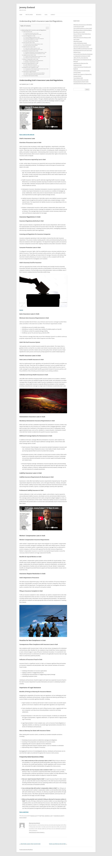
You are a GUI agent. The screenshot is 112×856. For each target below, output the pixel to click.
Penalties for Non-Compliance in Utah (30, 67)
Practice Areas (29, 14)
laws (43, 815)
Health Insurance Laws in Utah (29, 46)
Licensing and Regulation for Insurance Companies (34, 38)
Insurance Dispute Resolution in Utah (30, 63)
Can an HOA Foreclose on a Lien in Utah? (83, 28)
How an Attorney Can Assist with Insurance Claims (35, 74)
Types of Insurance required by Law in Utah (33, 34)
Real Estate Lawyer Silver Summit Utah (29, 844)
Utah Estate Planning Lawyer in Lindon (82, 83)
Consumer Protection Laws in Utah (31, 39)
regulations (47, 815)
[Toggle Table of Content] (46, 28)
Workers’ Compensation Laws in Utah (30, 59)
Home (20, 14)
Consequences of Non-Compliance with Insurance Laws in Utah (36, 68)
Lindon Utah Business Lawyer (80, 43)
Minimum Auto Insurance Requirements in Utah (34, 44)
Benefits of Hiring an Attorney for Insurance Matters (35, 73)
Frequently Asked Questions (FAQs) (31, 75)
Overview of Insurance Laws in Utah (31, 33)
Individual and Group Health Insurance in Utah (33, 49)
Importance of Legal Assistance (30, 71)
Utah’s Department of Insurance (31, 64)
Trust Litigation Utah (78, 78)
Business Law (34, 815)
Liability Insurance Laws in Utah (29, 55)
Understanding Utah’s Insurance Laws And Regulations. (33, 30)
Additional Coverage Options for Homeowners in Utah (35, 53)
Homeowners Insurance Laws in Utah (30, 50)
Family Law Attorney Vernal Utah (58, 844)
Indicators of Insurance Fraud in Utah (32, 70)
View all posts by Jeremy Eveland (37, 832)
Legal (46, 14)
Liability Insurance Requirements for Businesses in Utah (35, 56)
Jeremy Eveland (27, 7)
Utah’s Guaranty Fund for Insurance (31, 41)
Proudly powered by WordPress (26, 849)
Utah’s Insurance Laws (27, 31)
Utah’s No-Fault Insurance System (31, 45)
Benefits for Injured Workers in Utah (31, 61)
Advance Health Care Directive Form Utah (83, 48)
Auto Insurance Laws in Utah (29, 42)
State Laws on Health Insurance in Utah (32, 48)
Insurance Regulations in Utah (29, 35)
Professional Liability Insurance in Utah (32, 57)
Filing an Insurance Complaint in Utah (32, 66)
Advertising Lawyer (78, 41)
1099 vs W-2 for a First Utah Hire (81, 57)
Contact (53, 14)
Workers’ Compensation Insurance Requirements (34, 60)
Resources (38, 14)
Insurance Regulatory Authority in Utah (32, 37)
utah (51, 815)
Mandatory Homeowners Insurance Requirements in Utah (35, 52)
